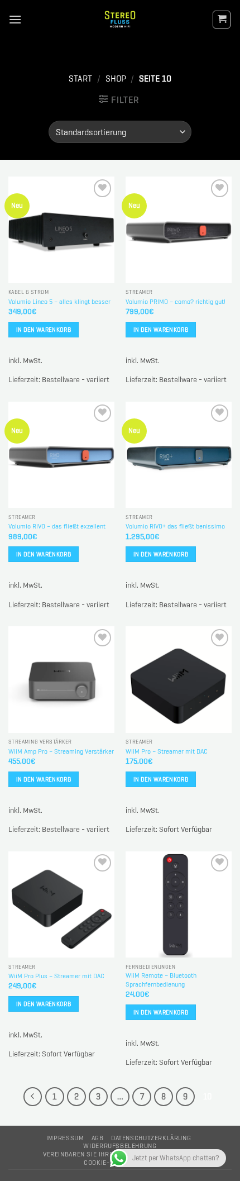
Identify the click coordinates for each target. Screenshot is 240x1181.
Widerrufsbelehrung (119, 1145)
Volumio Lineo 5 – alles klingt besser (59, 302)
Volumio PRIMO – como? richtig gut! (175, 302)
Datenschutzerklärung (151, 1138)
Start (80, 78)
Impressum (65, 1138)
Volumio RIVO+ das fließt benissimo (175, 526)
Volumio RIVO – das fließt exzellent (56, 526)
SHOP (115, 78)
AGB (98, 1138)
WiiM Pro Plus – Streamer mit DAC (56, 976)
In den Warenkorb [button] (43, 330)
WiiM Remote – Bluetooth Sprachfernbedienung (161, 980)
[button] (15, 19)
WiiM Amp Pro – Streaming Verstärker (61, 751)
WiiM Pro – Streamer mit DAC (167, 751)
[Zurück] (32, 1096)
